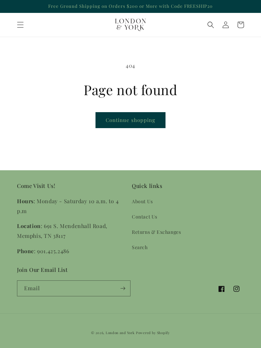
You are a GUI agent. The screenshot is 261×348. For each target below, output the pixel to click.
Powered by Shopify (153, 332)
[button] (20, 24)
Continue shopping (130, 120)
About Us (142, 201)
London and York (120, 332)
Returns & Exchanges (156, 232)
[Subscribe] (122, 288)
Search (140, 247)
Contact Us (144, 216)
